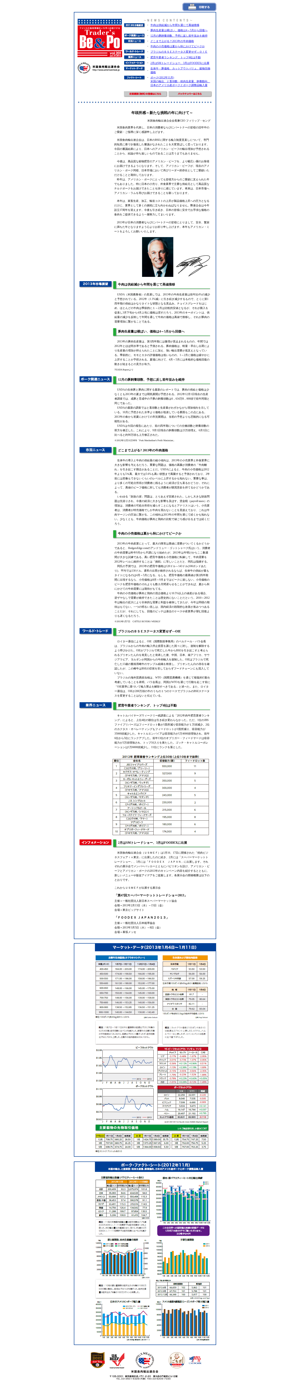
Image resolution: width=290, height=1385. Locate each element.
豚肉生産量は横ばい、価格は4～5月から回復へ (179, 30)
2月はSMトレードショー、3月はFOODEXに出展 (179, 63)
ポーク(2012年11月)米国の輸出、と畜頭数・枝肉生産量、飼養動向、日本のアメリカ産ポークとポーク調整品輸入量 (180, 81)
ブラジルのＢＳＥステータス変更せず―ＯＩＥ (179, 51)
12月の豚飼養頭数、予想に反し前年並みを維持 (179, 35)
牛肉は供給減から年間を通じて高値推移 (174, 25)
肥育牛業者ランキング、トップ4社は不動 (175, 57)
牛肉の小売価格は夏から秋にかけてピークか (177, 46)
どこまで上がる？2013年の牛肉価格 (172, 41)
